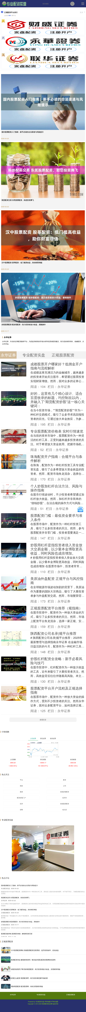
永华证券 (13, 994)
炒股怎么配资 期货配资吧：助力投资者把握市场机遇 (29, 978)
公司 (64, 786)
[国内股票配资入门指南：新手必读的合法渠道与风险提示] (43, 102)
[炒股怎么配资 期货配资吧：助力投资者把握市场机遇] (5, 978)
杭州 (21, 804)
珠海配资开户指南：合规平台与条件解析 (56, 458)
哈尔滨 (64, 810)
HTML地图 (54, 1001)
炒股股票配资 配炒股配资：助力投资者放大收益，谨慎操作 (24, 324)
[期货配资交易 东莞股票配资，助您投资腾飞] (43, 170)
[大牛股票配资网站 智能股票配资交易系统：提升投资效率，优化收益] (5, 950)
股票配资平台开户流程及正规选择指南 (56, 690)
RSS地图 (48, 1001)
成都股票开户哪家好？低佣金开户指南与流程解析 (56, 365)
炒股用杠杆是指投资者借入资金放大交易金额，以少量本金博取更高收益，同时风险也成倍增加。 (56, 549)
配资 (64, 780)
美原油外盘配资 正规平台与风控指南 (56, 580)
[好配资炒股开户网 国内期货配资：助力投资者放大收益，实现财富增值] (5, 969)
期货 (21, 786)
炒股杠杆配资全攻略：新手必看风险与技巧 (56, 660)
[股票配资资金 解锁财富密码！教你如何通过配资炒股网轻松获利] (5, 960)
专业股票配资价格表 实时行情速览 (56, 431)
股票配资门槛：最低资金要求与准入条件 (56, 517)
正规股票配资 (70, 994)
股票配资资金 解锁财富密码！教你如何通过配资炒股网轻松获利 (33, 960)
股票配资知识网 (47, 1004)
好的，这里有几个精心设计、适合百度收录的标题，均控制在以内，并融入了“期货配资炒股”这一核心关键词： (57, 399)
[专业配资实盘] (14, 3)
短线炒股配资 (64, 792)
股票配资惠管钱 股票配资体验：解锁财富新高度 (16, 934)
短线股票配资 (64, 804)
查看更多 (43, 719)
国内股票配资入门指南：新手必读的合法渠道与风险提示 (23, 132)
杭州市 (64, 798)
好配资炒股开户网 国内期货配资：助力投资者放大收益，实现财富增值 (35, 969)
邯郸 (21, 810)
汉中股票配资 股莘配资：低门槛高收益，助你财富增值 (22, 262)
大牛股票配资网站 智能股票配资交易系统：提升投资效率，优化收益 (35, 950)
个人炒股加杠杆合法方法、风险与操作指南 (56, 487)
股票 (21, 792)
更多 (81, 12)
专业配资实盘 (41, 994)
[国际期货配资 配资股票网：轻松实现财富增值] (5, 986)
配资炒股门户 (21, 798)
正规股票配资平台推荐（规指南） (56, 607)
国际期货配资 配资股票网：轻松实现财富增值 (27, 986)
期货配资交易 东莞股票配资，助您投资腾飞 (18, 200)
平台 (21, 780)
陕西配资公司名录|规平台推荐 (53, 633)
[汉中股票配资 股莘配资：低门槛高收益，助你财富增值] (43, 235)
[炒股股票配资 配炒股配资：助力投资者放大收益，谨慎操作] (43, 297)
